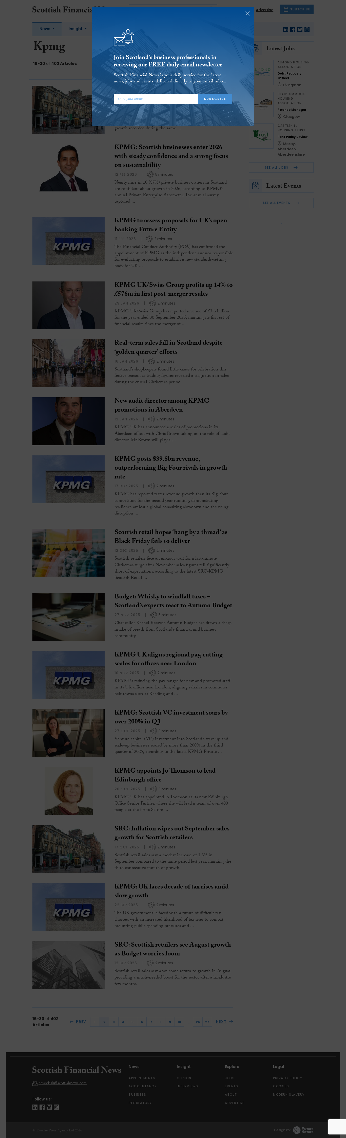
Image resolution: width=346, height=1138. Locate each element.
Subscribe (215, 99)
